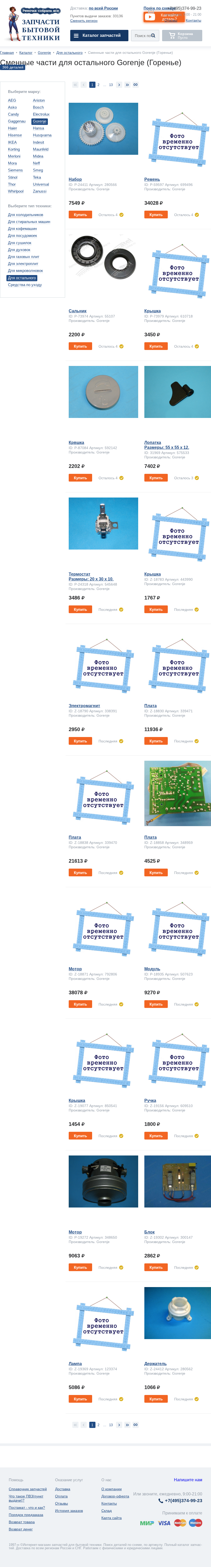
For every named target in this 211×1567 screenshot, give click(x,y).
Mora (12, 163)
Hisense (15, 135)
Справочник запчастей (28, 1489)
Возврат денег (21, 1529)
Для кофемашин (22, 228)
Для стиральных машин (29, 221)
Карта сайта (111, 1518)
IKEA (12, 142)
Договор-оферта (115, 1496)
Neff (36, 163)
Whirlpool (15, 191)
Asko (12, 107)
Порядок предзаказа (26, 1515)
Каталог (25, 52)
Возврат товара (22, 1522)
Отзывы (170, 20)
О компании (111, 1489)
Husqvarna (42, 135)
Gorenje (44, 52)
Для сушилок (19, 243)
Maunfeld (40, 149)
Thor (12, 184)
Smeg (38, 170)
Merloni (14, 156)
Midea (38, 156)
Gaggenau (16, 121)
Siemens (15, 170)
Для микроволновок (25, 270)
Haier (12, 128)
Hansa (38, 128)
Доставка (62, 1489)
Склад (106, 1511)
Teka (37, 177)
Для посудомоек (22, 235)
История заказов (69, 1511)
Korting (14, 149)
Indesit (38, 142)
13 (111, 85)
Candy (13, 114)
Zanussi (39, 191)
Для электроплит (23, 263)
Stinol (12, 177)
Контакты (193, 20)
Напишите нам (188, 1480)
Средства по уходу (25, 284)
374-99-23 (184, 8)
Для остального (69, 52)
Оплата (61, 1496)
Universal (41, 184)
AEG (12, 100)
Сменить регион (84, 21)
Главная (7, 52)
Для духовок (19, 249)
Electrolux (41, 114)
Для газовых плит (23, 256)
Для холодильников (25, 214)
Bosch (38, 107)
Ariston (39, 100)
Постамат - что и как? (27, 1507)
